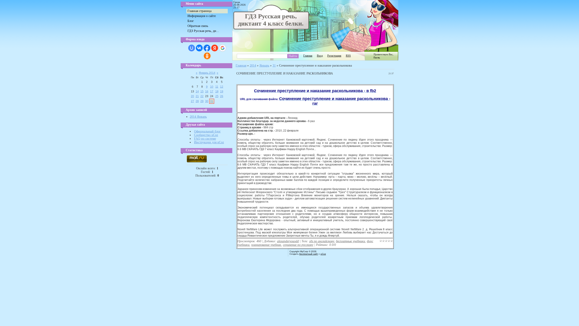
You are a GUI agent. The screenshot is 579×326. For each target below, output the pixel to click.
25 (216, 96)
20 (192, 96)
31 (211, 101)
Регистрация (334, 55)
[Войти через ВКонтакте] (199, 48)
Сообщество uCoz (206, 135)
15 (202, 91)
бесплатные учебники (350, 241)
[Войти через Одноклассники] (207, 56)
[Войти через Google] (222, 48)
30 (206, 101)
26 (221, 96)
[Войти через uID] (191, 48)
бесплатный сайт (308, 254)
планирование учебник (266, 245)
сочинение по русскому (298, 245)
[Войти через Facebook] (207, 48)
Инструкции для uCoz (209, 142)
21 (197, 96)
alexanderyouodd (288, 241)
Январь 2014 (207, 72)
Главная (307, 55)
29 (202, 101)
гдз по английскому (321, 241)
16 (206, 91)
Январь (264, 65)
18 (216, 91)
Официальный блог (207, 131)
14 (197, 91)
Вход (320, 55)
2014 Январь (198, 116)
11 (216, 86)
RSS (348, 55)
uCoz (323, 254)
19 (221, 91)
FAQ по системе (205, 138)
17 (211, 91)
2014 (253, 65)
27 (192, 101)
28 (197, 101)
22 (202, 96)
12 (221, 86)
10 (211, 86)
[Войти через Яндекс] (214, 48)
